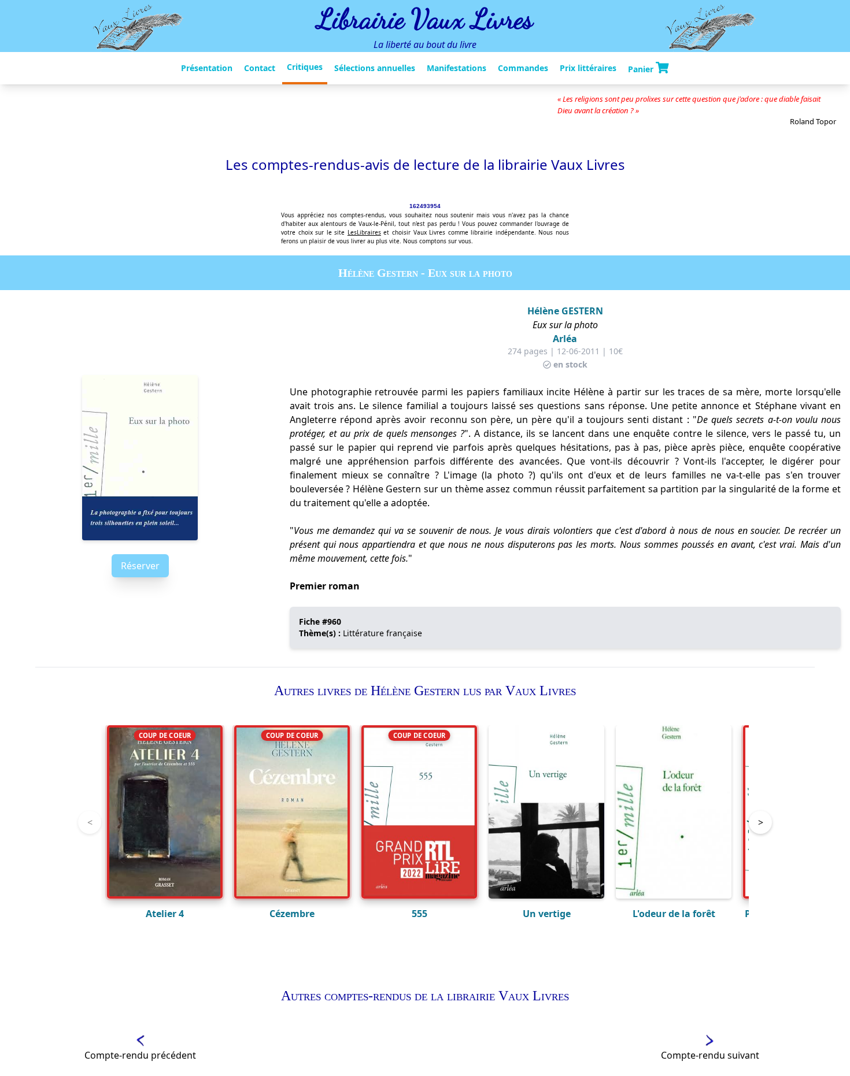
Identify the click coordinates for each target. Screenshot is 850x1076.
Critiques (305, 66)
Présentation (206, 67)
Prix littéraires (588, 67)
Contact (259, 67)
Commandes (523, 67)
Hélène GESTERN (565, 311)
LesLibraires (364, 232)
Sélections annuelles (374, 67)
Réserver (140, 565)
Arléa (565, 338)
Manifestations (456, 67)
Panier (642, 69)
